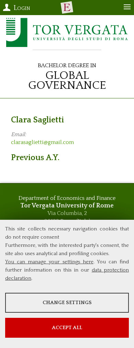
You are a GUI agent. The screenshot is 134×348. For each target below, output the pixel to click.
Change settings (67, 302)
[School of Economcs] (67, 7)
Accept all (67, 328)
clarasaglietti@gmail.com (42, 142)
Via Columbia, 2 (67, 213)
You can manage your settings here (49, 262)
